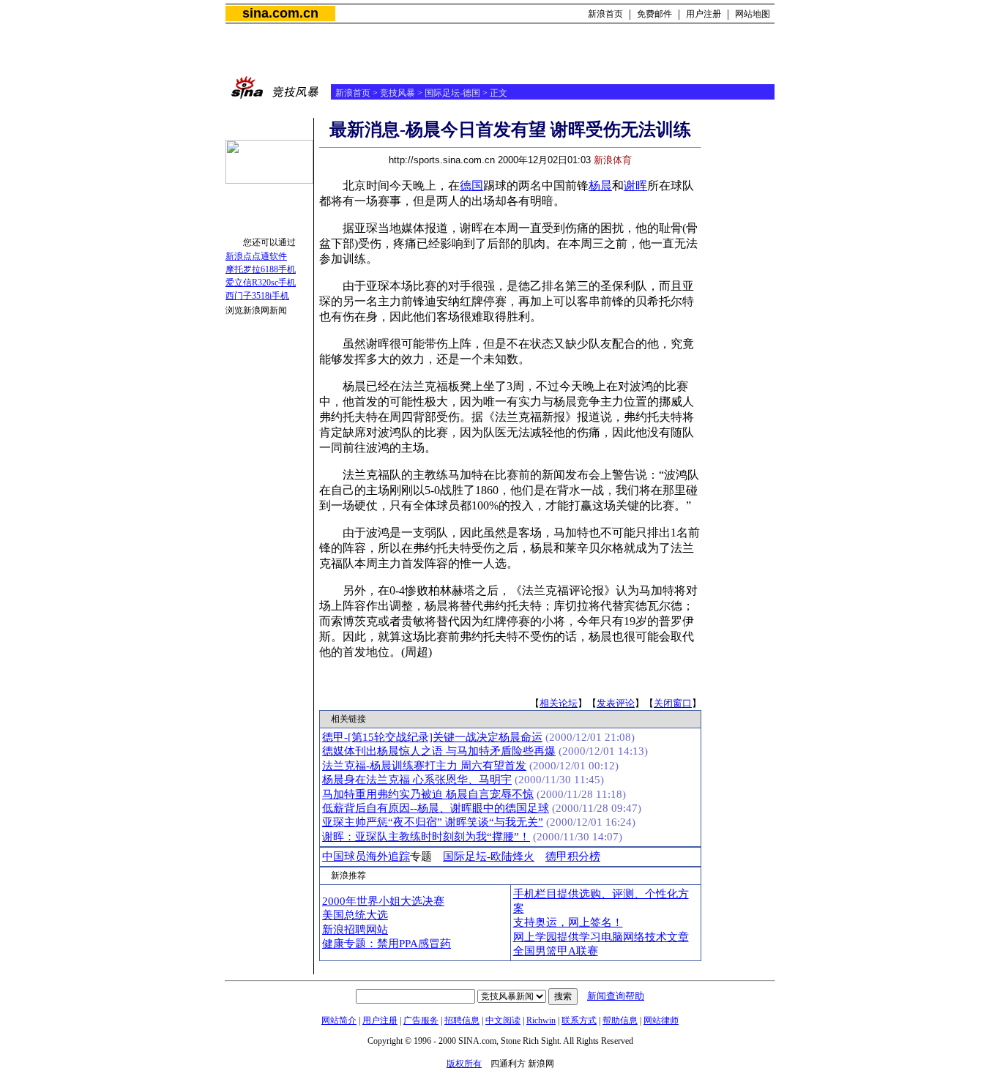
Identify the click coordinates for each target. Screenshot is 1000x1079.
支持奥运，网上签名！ (568, 922)
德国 (471, 185)
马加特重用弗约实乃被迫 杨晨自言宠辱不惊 (428, 794)
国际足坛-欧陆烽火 (488, 856)
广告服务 (421, 1020)
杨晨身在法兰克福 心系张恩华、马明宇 (417, 779)
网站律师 (661, 1020)
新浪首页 (605, 14)
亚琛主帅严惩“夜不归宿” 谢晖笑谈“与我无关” (432, 822)
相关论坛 (559, 703)
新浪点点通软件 (256, 256)
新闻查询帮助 (615, 995)
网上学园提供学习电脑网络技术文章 (601, 937)
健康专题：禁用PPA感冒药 (386, 943)
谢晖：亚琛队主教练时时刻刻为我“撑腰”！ (426, 837)
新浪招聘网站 (355, 930)
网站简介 (339, 1020)
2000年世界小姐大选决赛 (383, 901)
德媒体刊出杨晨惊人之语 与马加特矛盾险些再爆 (439, 751)
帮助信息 (620, 1020)
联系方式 (579, 1020)
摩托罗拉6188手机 (260, 269)
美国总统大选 (355, 915)
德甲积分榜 (572, 856)
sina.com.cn (280, 13)
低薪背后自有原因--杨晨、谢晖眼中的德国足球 (435, 808)
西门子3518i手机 (257, 296)
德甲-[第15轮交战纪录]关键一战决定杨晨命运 (432, 737)
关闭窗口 (673, 703)
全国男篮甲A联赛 (555, 951)
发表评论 (616, 703)
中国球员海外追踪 (366, 856)
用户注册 (703, 14)
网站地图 (752, 14)
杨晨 (600, 185)
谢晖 (635, 185)
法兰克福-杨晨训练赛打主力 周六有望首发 (424, 766)
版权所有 (464, 1064)
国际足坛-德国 (452, 93)
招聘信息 (462, 1020)
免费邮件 (654, 14)
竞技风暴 (397, 93)
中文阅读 (502, 1020)
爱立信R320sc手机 (260, 282)
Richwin (541, 1020)
